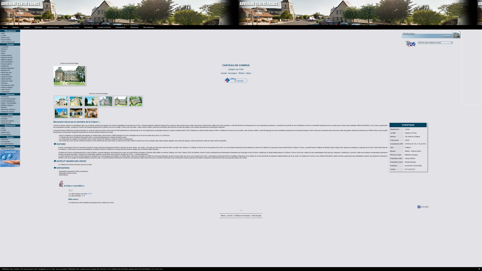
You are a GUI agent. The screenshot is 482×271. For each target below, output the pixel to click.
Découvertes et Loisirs (71, 27)
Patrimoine (38, 27)
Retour (223, 216)
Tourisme (27, 27)
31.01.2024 (425, 207)
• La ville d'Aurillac (74, 196)
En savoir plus (157, 269)
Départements (120, 27)
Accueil (5, 27)
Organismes (134, 27)
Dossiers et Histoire (104, 27)
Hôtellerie (15, 27)
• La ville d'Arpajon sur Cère (77, 194)
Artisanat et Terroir (53, 27)
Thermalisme (88, 27)
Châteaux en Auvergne (242, 216)
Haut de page (256, 216)
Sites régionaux (148, 27)
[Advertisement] (241, 12)
